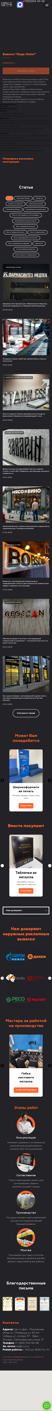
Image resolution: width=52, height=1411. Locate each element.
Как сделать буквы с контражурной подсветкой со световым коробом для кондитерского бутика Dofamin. (24, 698)
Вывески (39, 198)
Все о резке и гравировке (26, 255)
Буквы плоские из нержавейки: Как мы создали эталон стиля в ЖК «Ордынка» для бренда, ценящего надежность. (26, 471)
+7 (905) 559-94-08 (27, 1343)
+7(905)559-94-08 (34, 1)
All (9, 198)
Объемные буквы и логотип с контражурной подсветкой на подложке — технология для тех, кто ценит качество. (25, 641)
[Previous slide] (2, 780)
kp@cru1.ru (22, 1346)
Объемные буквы (13, 209)
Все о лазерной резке (15, 232)
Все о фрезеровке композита (25, 238)
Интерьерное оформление (25, 221)
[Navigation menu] (46, 5)
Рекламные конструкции (36, 209)
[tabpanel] (26, 965)
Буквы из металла (15, 204)
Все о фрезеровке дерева (18, 243)
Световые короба (36, 204)
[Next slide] (49, 780)
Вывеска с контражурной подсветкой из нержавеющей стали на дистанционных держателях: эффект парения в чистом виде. (26, 584)
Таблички (39, 243)
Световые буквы (23, 198)
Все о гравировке (37, 232)
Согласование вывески (25, 249)
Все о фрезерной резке (25, 226)
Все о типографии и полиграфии (25, 215)
